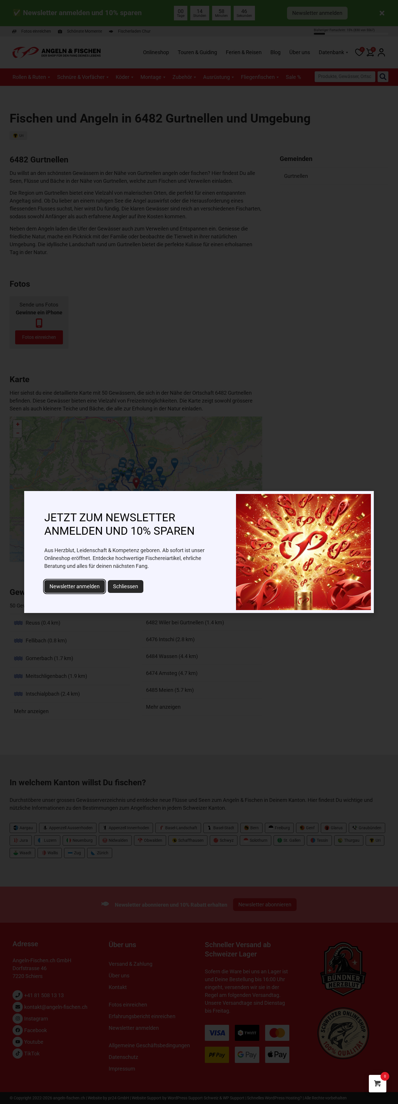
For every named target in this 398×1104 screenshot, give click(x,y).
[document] (199, 552)
